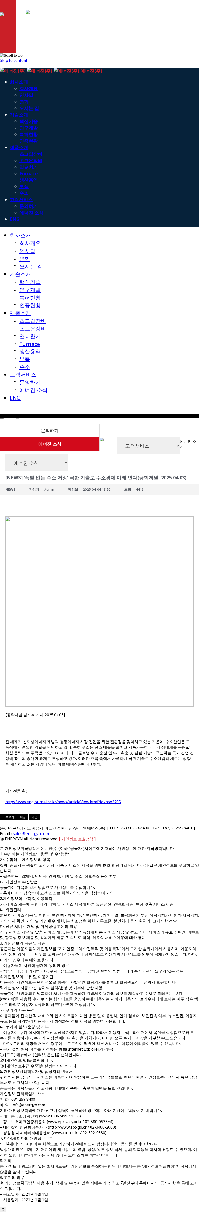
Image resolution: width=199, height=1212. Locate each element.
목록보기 (8, 817)
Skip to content (13, 60)
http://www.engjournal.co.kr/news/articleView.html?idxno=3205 (63, 801)
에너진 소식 (49, 444)
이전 (23, 817)
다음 (34, 817)
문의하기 (49, 430)
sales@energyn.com (31, 833)
